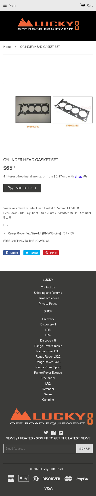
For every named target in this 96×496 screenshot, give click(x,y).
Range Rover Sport (48, 367)
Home (7, 47)
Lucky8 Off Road (52, 469)
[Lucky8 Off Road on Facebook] (53, 433)
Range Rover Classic (48, 346)
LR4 (48, 335)
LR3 (48, 330)
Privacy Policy (48, 304)
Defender (48, 389)
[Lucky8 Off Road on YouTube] (61, 433)
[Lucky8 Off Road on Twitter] (46, 433)
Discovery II (48, 325)
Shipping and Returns (48, 293)
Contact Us (48, 288)
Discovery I (48, 319)
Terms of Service (48, 298)
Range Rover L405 (48, 362)
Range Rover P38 (48, 351)
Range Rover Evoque (48, 373)
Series (48, 394)
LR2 (48, 384)
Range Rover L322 (48, 357)
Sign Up (84, 448)
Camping (48, 400)
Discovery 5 (48, 341)
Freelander (48, 378)
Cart (89, 6)
